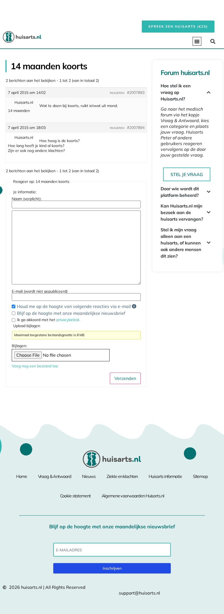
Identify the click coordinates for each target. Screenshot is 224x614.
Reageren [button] (117, 93)
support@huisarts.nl (139, 593)
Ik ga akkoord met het (48, 320)
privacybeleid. (68, 319)
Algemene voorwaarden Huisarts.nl (133, 495)
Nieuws (88, 476)
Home (21, 476)
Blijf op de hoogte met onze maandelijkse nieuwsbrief (71, 313)
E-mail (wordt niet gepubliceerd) (39, 291)
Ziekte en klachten (122, 476)
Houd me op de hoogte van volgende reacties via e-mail (74, 306)
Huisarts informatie (165, 476)
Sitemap (200, 476)
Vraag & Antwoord (54, 476)
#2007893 (136, 92)
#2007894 (136, 127)
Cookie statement (75, 495)
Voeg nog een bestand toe (35, 366)
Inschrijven (112, 568)
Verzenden (125, 378)
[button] (197, 41)
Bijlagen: (19, 346)
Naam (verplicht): (26, 199)
